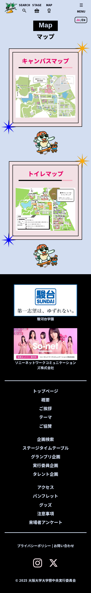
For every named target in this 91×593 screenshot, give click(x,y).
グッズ (45, 505)
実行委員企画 (45, 465)
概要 (45, 400)
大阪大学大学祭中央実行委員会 (52, 580)
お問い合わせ (64, 545)
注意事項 (45, 513)
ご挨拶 (45, 408)
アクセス (45, 487)
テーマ (45, 417)
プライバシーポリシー (34, 545)
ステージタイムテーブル (45, 448)
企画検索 (45, 439)
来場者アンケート (45, 522)
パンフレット (45, 496)
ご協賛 (45, 426)
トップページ (45, 391)
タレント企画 (45, 474)
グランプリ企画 (45, 456)
